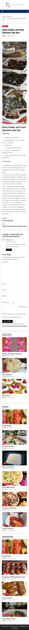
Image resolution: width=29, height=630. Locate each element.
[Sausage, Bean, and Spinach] (14, 499)
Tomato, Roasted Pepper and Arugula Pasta (14, 225)
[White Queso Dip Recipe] (14, 458)
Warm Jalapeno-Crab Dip (8, 487)
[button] (2, 11)
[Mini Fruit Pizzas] (14, 386)
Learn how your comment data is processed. (14, 326)
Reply (8, 249)
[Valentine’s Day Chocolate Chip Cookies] (14, 344)
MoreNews (23, 626)
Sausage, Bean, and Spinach (9, 508)
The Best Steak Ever (7, 598)
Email (4, 290)
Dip (5, 422)
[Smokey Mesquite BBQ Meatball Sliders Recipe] (14, 567)
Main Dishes (6, 594)
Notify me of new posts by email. (12, 317)
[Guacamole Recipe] (14, 416)
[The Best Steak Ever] (14, 588)
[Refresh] (13, 302)
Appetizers (6, 484)
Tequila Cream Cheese (7, 528)
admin (4, 35)
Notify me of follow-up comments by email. (14, 314)
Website (4, 296)
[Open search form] (27, 11)
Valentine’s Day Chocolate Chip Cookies (12, 354)
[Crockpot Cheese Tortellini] (14, 609)
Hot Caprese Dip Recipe (8, 446)
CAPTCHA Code (22, 307)
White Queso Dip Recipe (8, 467)
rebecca (8, 240)
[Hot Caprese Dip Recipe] (14, 437)
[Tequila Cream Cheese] (14, 519)
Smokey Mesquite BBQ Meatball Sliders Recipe (13, 577)
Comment (5, 262)
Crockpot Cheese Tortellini (8, 619)
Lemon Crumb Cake (7, 219)
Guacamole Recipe (6, 426)
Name (4, 284)
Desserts (5, 26)
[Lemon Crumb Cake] (14, 365)
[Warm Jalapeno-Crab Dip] (14, 478)
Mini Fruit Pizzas (6, 395)
